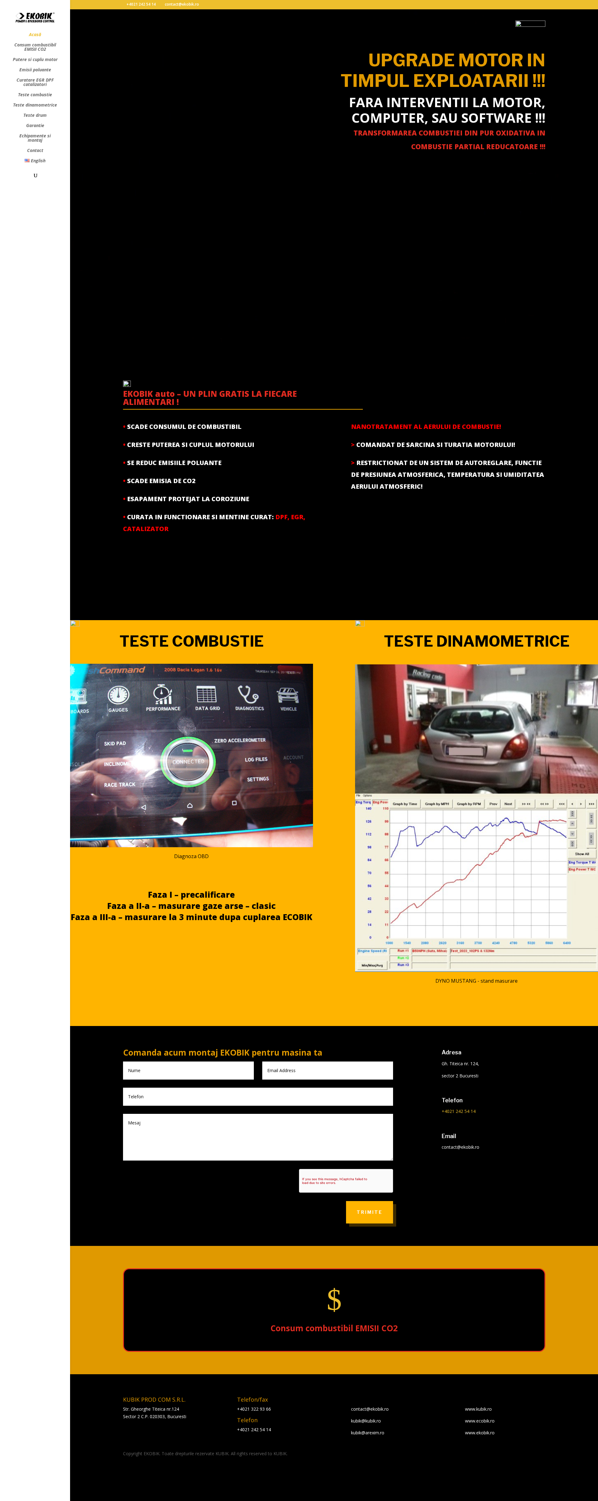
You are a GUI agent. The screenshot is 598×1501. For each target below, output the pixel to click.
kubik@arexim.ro (367, 1433)
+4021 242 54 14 (141, 4)
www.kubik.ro (478, 1409)
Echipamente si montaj (35, 138)
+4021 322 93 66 (254, 1409)
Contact (35, 150)
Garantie (35, 125)
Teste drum (35, 115)
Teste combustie (35, 95)
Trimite (369, 1212)
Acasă (35, 34)
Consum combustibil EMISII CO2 (35, 47)
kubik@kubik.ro (366, 1421)
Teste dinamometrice (35, 105)
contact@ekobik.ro (370, 1409)
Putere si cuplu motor (35, 59)
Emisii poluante (35, 70)
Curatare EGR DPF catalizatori (35, 82)
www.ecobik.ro (480, 1421)
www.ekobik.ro (480, 1433)
